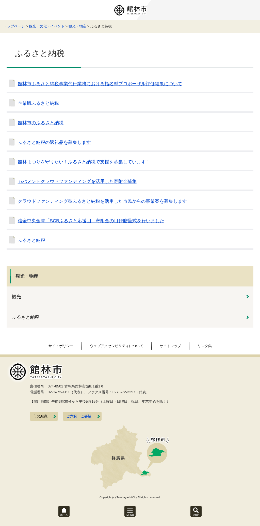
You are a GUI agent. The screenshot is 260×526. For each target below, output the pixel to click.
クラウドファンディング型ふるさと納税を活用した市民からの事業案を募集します (102, 201)
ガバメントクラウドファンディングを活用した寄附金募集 (77, 181)
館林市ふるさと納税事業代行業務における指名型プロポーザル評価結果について (100, 83)
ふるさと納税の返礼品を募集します (54, 142)
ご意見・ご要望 (79, 416)
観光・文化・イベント (46, 26)
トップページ (14, 26)
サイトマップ (170, 346)
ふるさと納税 (31, 240)
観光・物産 (77, 26)
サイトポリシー (60, 346)
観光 (16, 296)
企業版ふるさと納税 (38, 103)
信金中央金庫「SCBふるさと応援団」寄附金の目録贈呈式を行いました (91, 220)
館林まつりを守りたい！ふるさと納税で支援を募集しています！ (84, 161)
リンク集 (205, 346)
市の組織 (40, 416)
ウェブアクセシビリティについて (116, 346)
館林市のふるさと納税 (40, 122)
